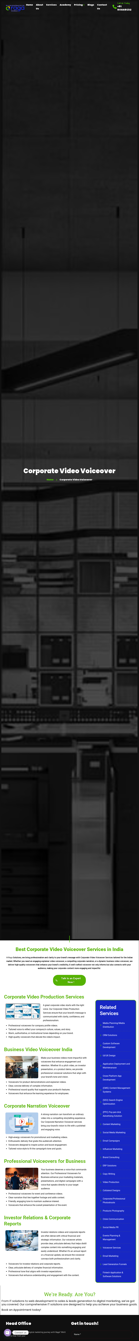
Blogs (90, 4)
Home (29, 4)
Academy (65, 4)
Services (51, 4)
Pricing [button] (78, 4)
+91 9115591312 (124, 8)
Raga (10, 957)
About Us (39, 6)
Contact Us (102, 6)
